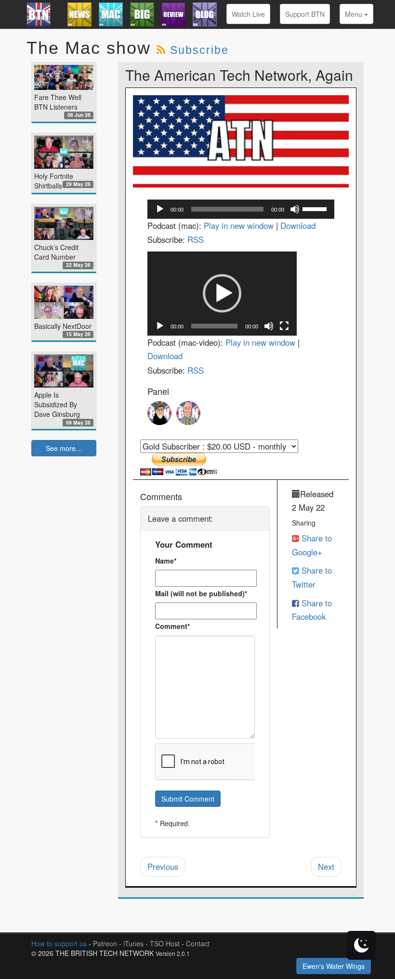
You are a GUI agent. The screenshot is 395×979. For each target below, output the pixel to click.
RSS (195, 239)
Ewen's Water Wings (334, 966)
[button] (222, 293)
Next (326, 866)
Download (298, 225)
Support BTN (305, 14)
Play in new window (239, 225)
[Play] (160, 209)
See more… (64, 448)
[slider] (316, 208)
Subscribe (199, 50)
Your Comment (183, 544)
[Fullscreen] (284, 326)
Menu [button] (354, 14)
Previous (162, 866)
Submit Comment (187, 798)
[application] (240, 209)
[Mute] (295, 209)
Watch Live (248, 14)
